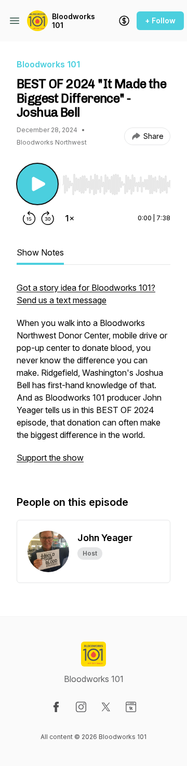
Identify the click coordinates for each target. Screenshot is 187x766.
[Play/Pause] (37, 184)
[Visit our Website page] (131, 707)
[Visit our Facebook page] (56, 707)
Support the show (50, 457)
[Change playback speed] (69, 218)
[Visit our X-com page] (106, 707)
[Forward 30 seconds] (48, 218)
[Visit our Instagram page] (81, 707)
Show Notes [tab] (40, 252)
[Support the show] (124, 21)
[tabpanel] (93, 377)
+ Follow (160, 20)
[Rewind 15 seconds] (29, 218)
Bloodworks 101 (73, 21)
